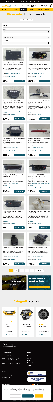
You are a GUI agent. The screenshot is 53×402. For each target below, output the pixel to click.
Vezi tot (8, 334)
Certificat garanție (6, 384)
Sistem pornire (26, 331)
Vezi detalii (18, 80)
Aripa (7, 329)
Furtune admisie (26, 324)
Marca (4, 29)
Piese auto (23, 9)
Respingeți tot (27, 396)
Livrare (3, 379)
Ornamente (9, 331)
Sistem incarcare (26, 329)
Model (4, 35)
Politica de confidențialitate (8, 375)
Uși (7, 324)
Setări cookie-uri (5, 382)
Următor (39, 270)
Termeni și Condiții (6, 377)
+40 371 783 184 (11, 355)
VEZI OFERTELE (38, 287)
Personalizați (15, 396)
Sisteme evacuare (26, 326)
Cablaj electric (42, 326)
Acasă (22, 19)
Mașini (15, 9)
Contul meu (38, 5)
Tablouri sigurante (43, 329)
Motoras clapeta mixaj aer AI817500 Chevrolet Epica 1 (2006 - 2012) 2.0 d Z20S (13, 64)
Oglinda (8, 326)
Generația (5, 40)
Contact (47, 9)
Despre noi (39, 9)
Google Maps (48, 1)
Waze (39, 1)
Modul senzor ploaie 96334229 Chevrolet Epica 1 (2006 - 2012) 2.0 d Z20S (13, 102)
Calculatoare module (44, 331)
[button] (5, 10)
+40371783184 (7, 1)
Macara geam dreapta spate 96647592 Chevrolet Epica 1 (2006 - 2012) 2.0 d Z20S (39, 102)
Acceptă (39, 396)
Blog (31, 9)
